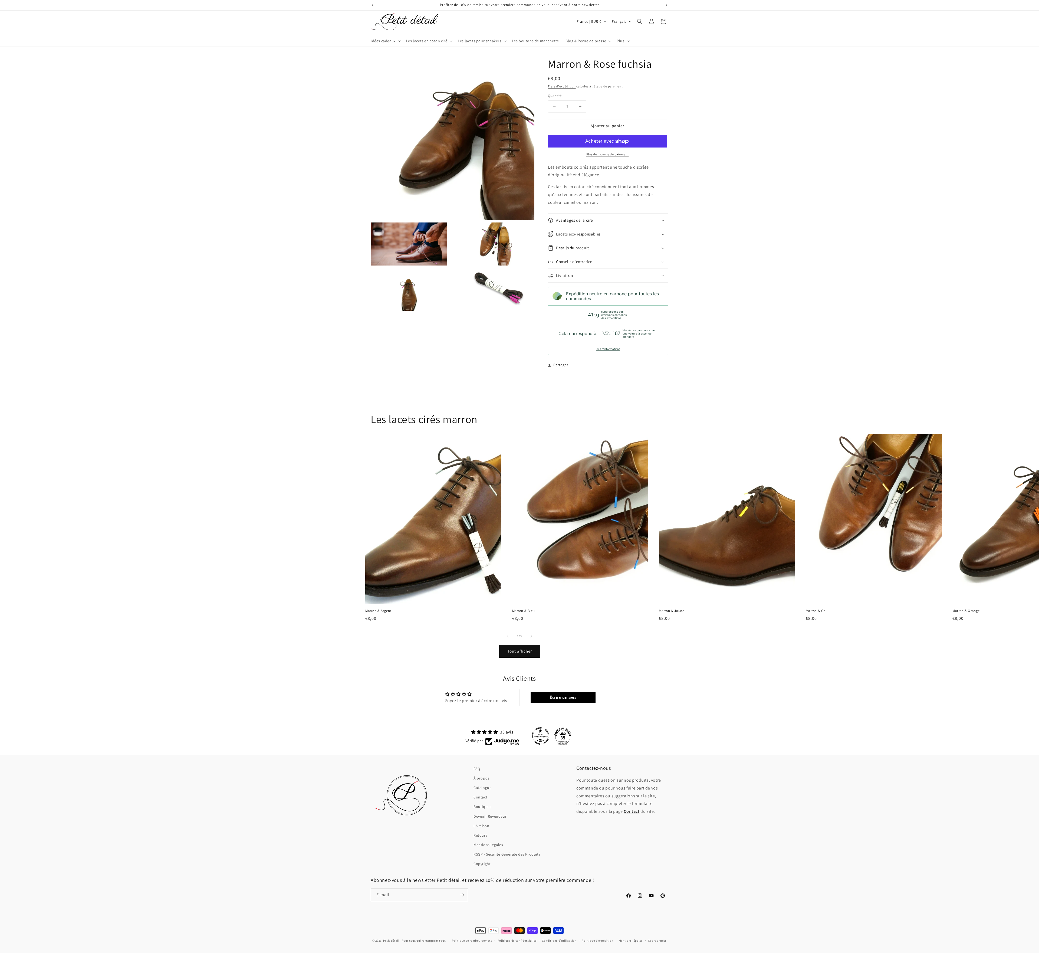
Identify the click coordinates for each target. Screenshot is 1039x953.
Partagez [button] (560, 364)
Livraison (481, 825)
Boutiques (482, 806)
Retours (480, 835)
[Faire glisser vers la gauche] (508, 636)
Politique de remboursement (472, 940)
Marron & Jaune (671, 611)
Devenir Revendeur (490, 816)
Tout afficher (519, 651)
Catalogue (482, 787)
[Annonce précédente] (373, 5)
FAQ (477, 768)
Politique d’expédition (597, 940)
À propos (481, 778)
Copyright (482, 863)
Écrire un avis (563, 697)
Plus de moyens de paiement (607, 154)
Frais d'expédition (562, 86)
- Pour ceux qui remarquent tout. (423, 940)
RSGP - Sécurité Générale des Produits (507, 854)
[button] (385, 41)
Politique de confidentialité (517, 940)
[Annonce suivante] (666, 5)
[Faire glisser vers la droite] (531, 636)
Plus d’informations (608, 349)
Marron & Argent (378, 611)
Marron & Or (815, 611)
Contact (480, 797)
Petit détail (391, 940)
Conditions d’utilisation (559, 940)
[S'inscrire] (462, 895)
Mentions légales (488, 844)
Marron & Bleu (523, 611)
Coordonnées (657, 940)
